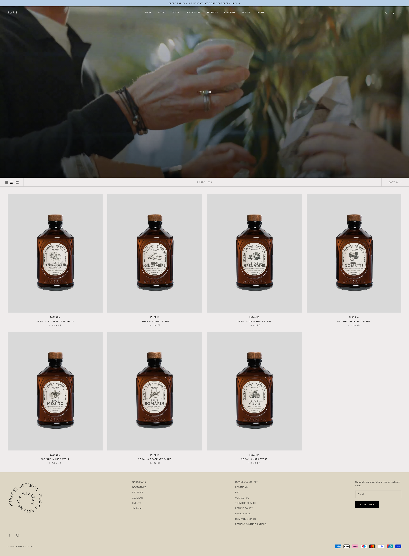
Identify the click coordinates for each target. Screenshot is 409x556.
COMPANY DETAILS (245, 519)
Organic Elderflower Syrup (55, 321)
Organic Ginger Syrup (154, 321)
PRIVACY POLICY (244, 513)
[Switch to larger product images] (6, 182)
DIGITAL (176, 12)
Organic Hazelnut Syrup (353, 321)
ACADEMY (229, 12)
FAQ (237, 492)
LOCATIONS (241, 487)
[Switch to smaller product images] (11, 182)
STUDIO (161, 12)
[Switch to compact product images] (17, 182)
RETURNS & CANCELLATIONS (250, 524)
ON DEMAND (139, 482)
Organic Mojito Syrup (55, 459)
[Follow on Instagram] (17, 535)
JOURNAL (137, 508)
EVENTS (246, 12)
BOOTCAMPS (193, 12)
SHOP (148, 12)
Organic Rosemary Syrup (154, 459)
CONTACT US (242, 497)
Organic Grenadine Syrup (254, 321)
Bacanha (55, 317)
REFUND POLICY (244, 508)
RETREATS (212, 12)
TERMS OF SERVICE (245, 503)
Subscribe (367, 504)
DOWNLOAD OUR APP (246, 482)
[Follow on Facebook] (9, 535)
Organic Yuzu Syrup (254, 459)
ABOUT (260, 12)
